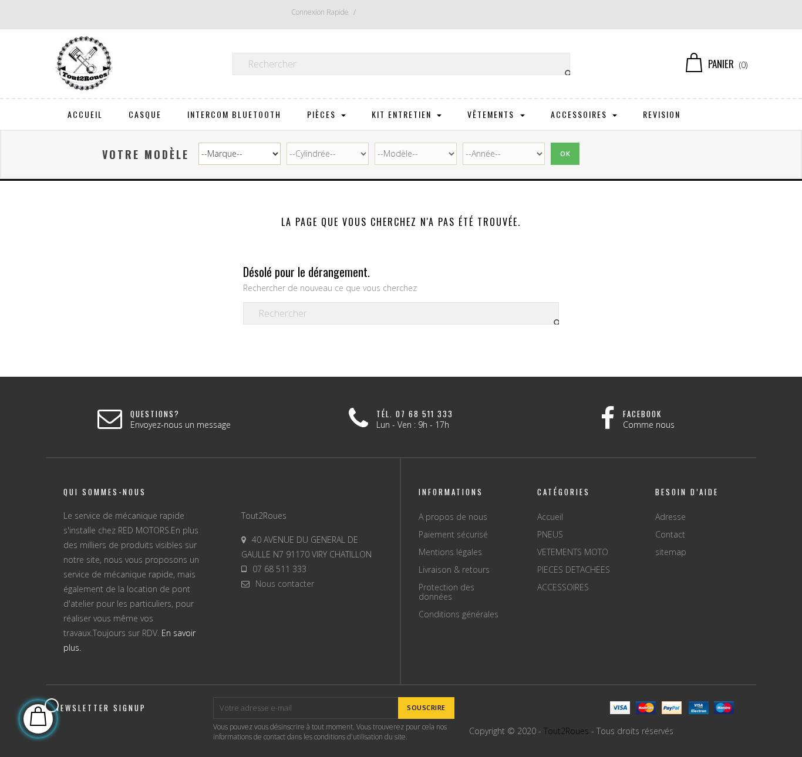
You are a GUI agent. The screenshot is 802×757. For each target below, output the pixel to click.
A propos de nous (453, 516)
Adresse (670, 516)
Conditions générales (458, 614)
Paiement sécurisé (453, 534)
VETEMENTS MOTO (572, 551)
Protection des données (446, 592)
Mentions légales (450, 551)
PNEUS (550, 534)
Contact (670, 534)
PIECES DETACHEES (573, 569)
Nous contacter (284, 583)
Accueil (550, 516)
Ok (565, 153)
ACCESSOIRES (563, 587)
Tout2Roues (566, 730)
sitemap (670, 551)
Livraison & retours (454, 569)
